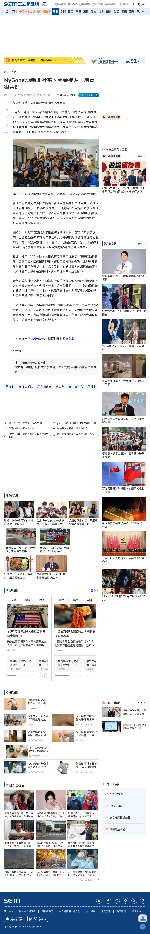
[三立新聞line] (125, 900)
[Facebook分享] (7, 103)
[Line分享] (7, 110)
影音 (70, 11)
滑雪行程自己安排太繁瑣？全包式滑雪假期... (28, 436)
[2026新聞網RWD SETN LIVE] (44, 4)
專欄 (55, 11)
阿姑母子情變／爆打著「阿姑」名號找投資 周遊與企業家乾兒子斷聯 (19, 815)
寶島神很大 (113, 4)
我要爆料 (121, 911)
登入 (144, 4)
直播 (86, 11)
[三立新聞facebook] (108, 900)
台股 (14, 600)
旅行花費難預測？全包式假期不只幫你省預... (77, 436)
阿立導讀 (99, 4)
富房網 (126, 4)
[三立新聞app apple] (14, 919)
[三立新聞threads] (143, 900)
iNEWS (74, 4)
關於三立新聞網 (27, 911)
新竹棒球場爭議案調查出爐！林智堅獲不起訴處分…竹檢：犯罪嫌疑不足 (82, 844)
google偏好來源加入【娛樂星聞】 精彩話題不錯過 (77, 423)
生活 (116, 11)
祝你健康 (86, 4)
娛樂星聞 (62, 4)
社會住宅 (77, 203)
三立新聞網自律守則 (69, 911)
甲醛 (75, 600)
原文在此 (68, 338)
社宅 (27, 117)
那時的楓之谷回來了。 (20, 428)
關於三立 (8, 911)
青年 (29, 112)
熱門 (63, 11)
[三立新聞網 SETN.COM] (7, 11)
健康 (124, 11)
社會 (101, 11)
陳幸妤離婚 (44, 11)
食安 (61, 600)
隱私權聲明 (47, 911)
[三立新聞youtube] (99, 900)
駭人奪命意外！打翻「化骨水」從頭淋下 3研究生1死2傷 (50, 873)
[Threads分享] (7, 118)
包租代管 (24, 122)
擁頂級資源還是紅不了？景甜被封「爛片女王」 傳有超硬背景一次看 (50, 815)
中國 (89, 600)
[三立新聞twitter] (134, 900)
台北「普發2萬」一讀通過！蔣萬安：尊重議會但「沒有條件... (50, 522)
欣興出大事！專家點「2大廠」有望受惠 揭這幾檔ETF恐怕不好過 (50, 844)
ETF (41, 600)
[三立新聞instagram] (117, 900)
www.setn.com (33, 926)
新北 (41, 112)
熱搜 (78, 11)
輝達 (27, 600)
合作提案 (90, 911)
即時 (14, 11)
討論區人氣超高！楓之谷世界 (72, 428)
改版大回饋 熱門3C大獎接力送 (25, 423)
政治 (93, 11)
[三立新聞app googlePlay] (37, 919)
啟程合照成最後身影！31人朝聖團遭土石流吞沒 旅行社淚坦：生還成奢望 (19, 873)
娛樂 (108, 11)
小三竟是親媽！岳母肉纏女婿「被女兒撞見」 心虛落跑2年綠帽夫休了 (82, 873)
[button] (134, 4)
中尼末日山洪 (27, 11)
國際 (131, 11)
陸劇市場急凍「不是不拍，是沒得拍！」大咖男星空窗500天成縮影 (82, 815)
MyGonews (37, 338)
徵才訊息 (136, 911)
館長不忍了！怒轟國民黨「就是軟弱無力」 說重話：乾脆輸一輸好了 (19, 844)
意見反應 (106, 911)
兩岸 (139, 11)
